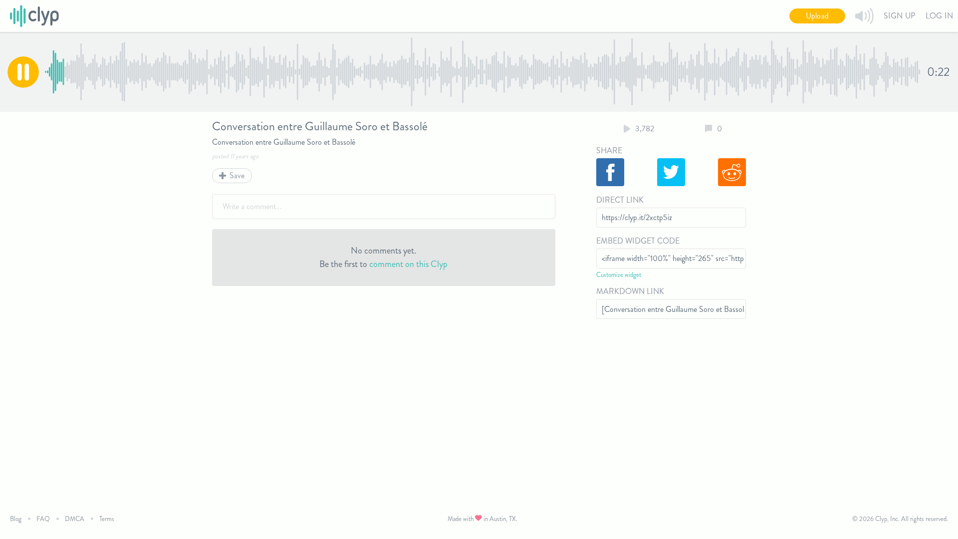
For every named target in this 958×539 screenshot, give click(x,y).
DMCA (74, 519)
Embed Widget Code (638, 241)
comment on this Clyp (408, 264)
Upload (817, 15)
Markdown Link (630, 291)
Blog (15, 519)
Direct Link (620, 200)
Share (609, 150)
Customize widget (618, 274)
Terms (106, 519)
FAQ (43, 519)
